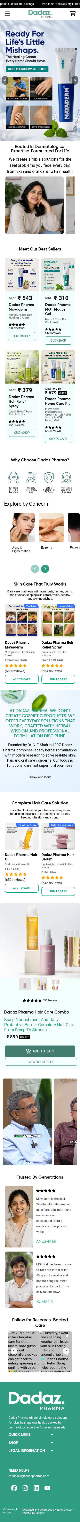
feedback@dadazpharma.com (29, 1476)
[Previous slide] (35, 569)
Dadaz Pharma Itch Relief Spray (57, 644)
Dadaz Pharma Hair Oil (21, 857)
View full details (41, 1061)
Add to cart (22, 679)
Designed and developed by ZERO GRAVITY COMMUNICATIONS (48, 1511)
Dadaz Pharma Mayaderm (17, 644)
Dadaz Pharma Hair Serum (57, 857)
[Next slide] (45, 569)
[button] (7, 13)
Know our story (40, 777)
